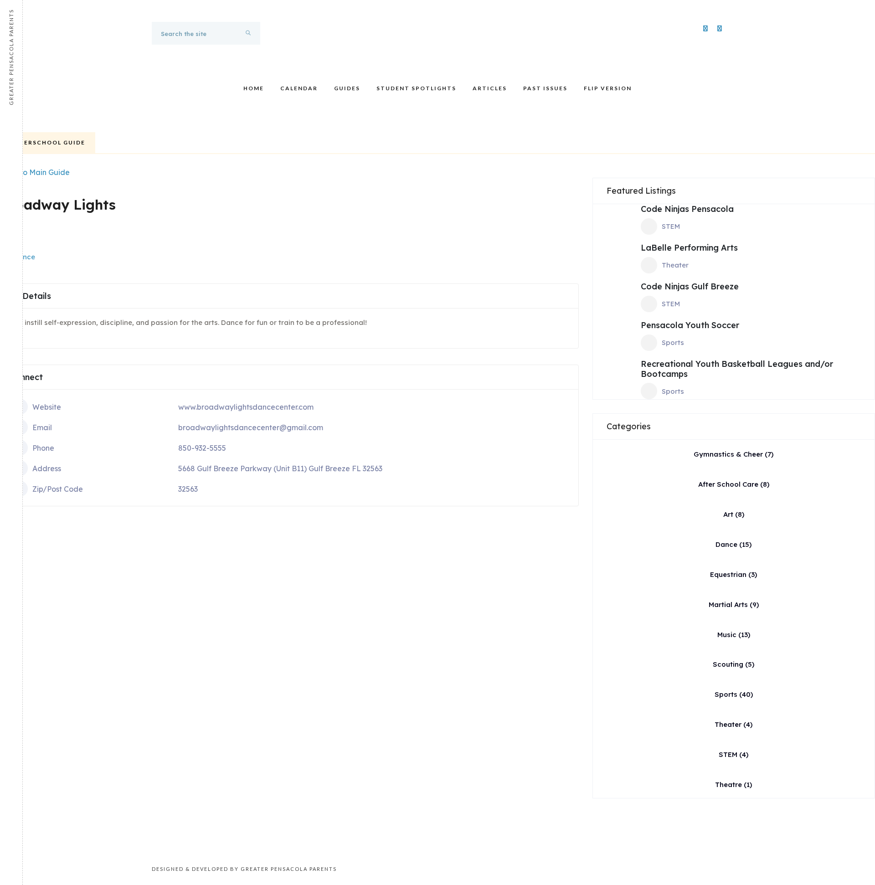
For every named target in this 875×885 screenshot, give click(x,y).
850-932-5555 (202, 448)
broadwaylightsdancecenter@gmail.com (250, 427)
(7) (733, 454)
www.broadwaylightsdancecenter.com (246, 407)
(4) (733, 724)
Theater (675, 265)
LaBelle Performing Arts (689, 247)
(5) (733, 664)
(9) (734, 604)
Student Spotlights (416, 88)
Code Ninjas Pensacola (687, 209)
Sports (673, 342)
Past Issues (545, 88)
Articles (490, 88)
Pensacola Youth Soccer (690, 325)
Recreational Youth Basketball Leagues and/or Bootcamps (737, 369)
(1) (733, 784)
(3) (733, 574)
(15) (733, 544)
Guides (347, 88)
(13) (733, 634)
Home (253, 88)
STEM (671, 226)
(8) (733, 484)
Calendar (299, 88)
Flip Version (608, 88)
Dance (24, 256)
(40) (734, 694)
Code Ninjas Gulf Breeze (690, 286)
